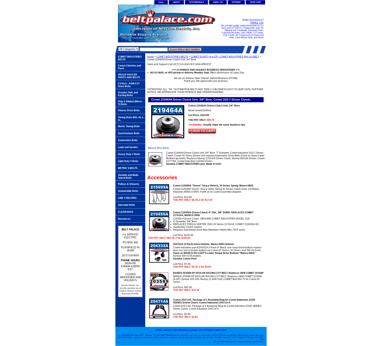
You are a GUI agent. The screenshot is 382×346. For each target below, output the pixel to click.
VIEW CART (255, 2)
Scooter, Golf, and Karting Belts (128, 94)
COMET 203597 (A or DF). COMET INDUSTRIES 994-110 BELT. (225, 56)
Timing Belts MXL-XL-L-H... (131, 119)
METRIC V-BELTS (127, 168)
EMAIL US (218, 2)
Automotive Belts (128, 140)
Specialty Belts (126, 205)
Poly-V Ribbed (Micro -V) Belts (130, 103)
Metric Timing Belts (129, 126)
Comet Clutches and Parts (129, 67)
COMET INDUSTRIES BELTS (172, 56)
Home (150, 56)
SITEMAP (236, 2)
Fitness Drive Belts (129, 110)
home (161, 2)
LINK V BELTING (127, 198)
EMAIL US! (257, 22)
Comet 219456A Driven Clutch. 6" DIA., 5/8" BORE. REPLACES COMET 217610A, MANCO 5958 (213, 214)
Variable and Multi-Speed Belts (128, 176)
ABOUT (176, 2)
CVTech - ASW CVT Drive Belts (129, 85)
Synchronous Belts (129, 133)
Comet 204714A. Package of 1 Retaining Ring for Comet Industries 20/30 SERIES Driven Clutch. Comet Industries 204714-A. (214, 301)
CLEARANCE (125, 212)
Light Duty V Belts (128, 161)
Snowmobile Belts (128, 191)
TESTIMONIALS (196, 2)
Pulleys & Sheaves (128, 184)
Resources (124, 218)
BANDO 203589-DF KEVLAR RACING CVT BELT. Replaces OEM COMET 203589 (218, 273)
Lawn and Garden (128, 147)
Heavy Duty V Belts (129, 154)
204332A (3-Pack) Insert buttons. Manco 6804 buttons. (203, 244)
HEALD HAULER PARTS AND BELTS (129, 76)
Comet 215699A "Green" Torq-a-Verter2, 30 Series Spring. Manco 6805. (213, 185)
